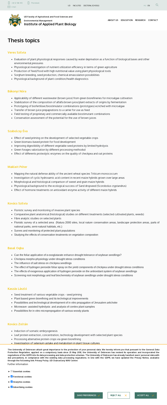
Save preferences (86, 395)
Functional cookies (22, 376)
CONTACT (153, 20)
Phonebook (35, 3)
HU (145, 6)
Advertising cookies (22, 387)
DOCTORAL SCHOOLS (91, 6)
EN (149, 6)
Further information (18, 364)
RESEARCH (140, 20)
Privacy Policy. (42, 360)
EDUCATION (127, 20)
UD (69, 6)
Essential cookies (21, 371)
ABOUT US (113, 20)
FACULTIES (77, 6)
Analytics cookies (21, 382)
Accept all (143, 395)
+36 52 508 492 (17, 3)
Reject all (115, 395)
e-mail (14, 7)
